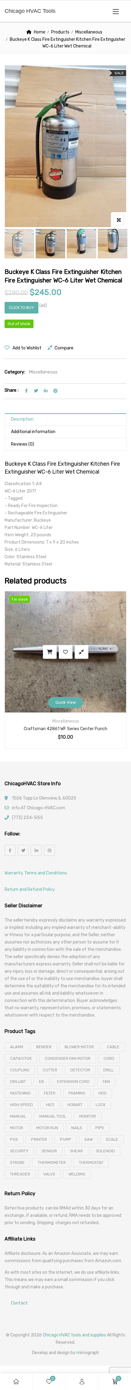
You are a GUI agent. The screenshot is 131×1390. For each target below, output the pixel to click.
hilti (50, 1104)
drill (108, 1070)
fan (106, 1081)
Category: (15, 372)
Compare (64, 348)
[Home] (16, 1381)
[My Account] (82, 1381)
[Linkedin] (36, 850)
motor (16, 1128)
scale (112, 1139)
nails (76, 1128)
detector (80, 1070)
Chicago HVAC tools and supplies (74, 1335)
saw (88, 1139)
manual (18, 1116)
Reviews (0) (22, 444)
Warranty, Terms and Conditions (36, 873)
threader (20, 1174)
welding (77, 1174)
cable (113, 1047)
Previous (17, 243)
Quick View (65, 702)
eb (41, 1081)
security (19, 1151)
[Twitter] (23, 850)
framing (77, 1093)
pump (65, 1139)
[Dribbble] (49, 850)
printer (39, 1139)
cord (109, 1058)
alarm (16, 1047)
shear (76, 1151)
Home (39, 32)
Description (22, 419)
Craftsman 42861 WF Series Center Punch (65, 728)
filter (49, 1093)
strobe (17, 1162)
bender (43, 1047)
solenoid (105, 1151)
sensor (49, 1151)
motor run (47, 1128)
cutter (50, 1070)
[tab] (65, 419)
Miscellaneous (88, 32)
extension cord (73, 1081)
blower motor (79, 1047)
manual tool (52, 1116)
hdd (102, 1093)
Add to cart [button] (50, 652)
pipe (99, 1128)
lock (100, 1104)
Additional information (33, 431)
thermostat (91, 1162)
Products (60, 32)
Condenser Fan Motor (67, 1058)
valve (49, 1174)
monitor (87, 1116)
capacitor (21, 1058)
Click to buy (21, 307)
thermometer (52, 1162)
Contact (19, 1303)
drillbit (18, 1081)
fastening (20, 1093)
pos (14, 1139)
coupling (20, 1070)
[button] (115, 11)
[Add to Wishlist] (66, 652)
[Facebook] (10, 850)
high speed (21, 1104)
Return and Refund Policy (30, 889)
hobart (75, 1104)
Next (113, 243)
